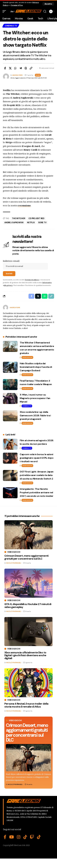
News (38, 75)
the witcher (18, 218)
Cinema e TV (11, 25)
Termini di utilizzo (32, 280)
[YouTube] (11, 837)
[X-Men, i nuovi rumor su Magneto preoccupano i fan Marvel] (10, 398)
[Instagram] (18, 837)
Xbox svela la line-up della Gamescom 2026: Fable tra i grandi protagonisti (35, 415)
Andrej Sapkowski (14, 222)
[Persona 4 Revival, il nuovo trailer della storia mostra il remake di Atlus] (28, 682)
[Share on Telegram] (21, 68)
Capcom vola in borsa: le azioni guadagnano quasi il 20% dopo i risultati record (36, 458)
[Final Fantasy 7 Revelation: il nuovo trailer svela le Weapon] (10, 384)
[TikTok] (25, 837)
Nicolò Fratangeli (15, 784)
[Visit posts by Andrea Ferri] (5, 307)
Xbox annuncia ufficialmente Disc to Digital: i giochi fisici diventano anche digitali (25, 655)
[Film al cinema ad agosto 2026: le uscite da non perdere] (10, 444)
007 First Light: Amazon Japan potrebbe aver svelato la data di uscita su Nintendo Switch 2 (36, 475)
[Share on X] (10, 68)
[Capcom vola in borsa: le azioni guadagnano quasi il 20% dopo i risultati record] (10, 458)
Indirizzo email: (11, 260)
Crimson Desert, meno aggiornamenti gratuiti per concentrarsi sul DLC (27, 732)
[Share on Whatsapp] (15, 68)
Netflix (31, 222)
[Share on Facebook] (5, 68)
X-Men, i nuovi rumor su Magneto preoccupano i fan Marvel (35, 398)
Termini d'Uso (17, 5)
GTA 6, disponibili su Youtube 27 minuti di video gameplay (27, 605)
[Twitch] (32, 837)
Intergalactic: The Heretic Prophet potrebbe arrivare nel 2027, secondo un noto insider (36, 492)
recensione (24, 205)
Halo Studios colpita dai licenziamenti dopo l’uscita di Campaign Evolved (36, 367)
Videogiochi (27, 357)
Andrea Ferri (17, 75)
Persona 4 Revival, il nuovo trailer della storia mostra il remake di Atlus (26, 705)
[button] (48, 4)
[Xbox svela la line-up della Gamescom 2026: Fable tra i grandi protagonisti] (10, 415)
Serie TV (42, 222)
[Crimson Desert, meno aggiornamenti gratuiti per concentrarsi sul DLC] (28, 757)
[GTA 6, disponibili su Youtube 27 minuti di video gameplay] (28, 583)
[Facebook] (5, 837)
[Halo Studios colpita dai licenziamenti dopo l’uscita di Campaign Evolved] (10, 367)
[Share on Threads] (26, 68)
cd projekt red (36, 218)
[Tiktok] (38, 837)
